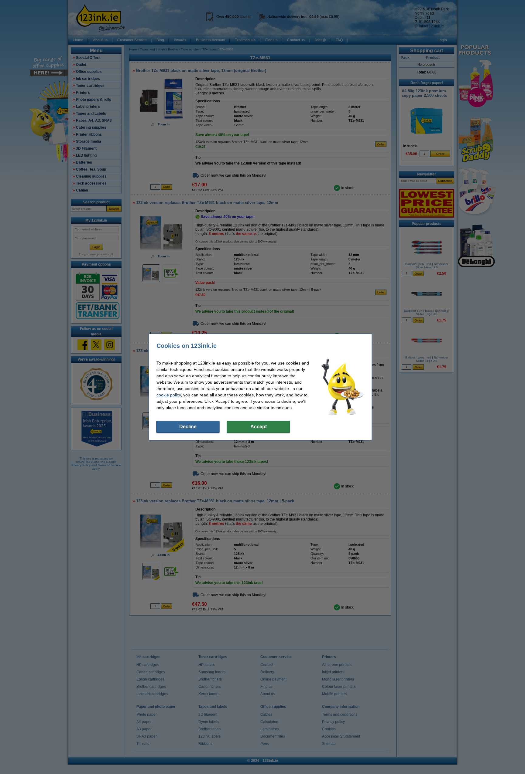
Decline (188, 426)
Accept (258, 426)
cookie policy (168, 394)
